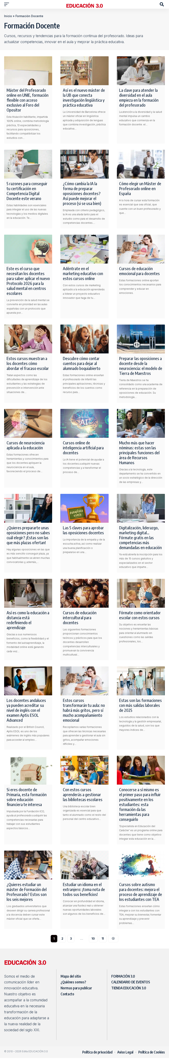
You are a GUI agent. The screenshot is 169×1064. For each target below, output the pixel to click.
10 (93, 938)
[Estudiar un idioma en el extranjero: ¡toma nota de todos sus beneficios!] (84, 865)
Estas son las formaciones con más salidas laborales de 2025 (140, 705)
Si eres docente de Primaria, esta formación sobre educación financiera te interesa (27, 797)
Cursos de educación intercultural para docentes (79, 617)
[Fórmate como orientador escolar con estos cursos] (141, 593)
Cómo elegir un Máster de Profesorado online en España (140, 188)
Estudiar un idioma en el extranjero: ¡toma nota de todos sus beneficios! (84, 889)
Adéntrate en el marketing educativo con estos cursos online (83, 273)
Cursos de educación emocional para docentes (139, 271)
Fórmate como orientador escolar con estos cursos (140, 615)
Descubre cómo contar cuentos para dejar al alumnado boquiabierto (81, 363)
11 (103, 938)
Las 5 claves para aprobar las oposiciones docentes (83, 530)
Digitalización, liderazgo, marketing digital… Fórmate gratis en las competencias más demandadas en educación (140, 537)
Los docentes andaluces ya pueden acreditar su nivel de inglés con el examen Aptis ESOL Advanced (26, 710)
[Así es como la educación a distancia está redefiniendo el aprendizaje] (28, 593)
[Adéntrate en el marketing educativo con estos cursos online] (84, 249)
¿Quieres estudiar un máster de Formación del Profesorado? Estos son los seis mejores (27, 892)
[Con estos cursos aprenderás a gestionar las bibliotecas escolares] (84, 770)
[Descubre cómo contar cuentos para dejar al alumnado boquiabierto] (84, 339)
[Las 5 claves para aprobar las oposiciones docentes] (84, 508)
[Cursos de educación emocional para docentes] (141, 249)
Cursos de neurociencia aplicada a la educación (26, 445)
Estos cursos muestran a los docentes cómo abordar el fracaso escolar (28, 363)
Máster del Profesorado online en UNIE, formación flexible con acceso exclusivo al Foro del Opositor (27, 99)
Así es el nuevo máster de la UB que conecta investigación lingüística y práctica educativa (84, 97)
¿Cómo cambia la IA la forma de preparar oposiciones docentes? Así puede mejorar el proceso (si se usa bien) (82, 193)
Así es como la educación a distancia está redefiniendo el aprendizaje (28, 620)
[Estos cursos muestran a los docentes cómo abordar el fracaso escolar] (28, 339)
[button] (7, 4)
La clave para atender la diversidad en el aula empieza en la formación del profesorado (138, 97)
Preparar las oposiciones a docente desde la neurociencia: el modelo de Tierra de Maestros (140, 366)
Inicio (8, 16)
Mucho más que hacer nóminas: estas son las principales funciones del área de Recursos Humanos (139, 452)
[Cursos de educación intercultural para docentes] (84, 593)
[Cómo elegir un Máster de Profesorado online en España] (141, 164)
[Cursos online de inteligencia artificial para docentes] (84, 423)
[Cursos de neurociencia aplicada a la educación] (28, 423)
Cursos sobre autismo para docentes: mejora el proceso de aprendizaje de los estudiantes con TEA (140, 892)
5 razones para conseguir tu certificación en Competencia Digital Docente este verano (27, 191)
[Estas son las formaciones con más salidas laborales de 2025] (141, 680)
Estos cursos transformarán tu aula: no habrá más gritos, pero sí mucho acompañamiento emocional (84, 710)
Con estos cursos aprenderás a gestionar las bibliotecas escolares (82, 794)
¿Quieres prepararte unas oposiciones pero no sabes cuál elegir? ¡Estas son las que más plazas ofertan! (28, 535)
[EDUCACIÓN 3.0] (84, 4)
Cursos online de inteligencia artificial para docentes (83, 447)
